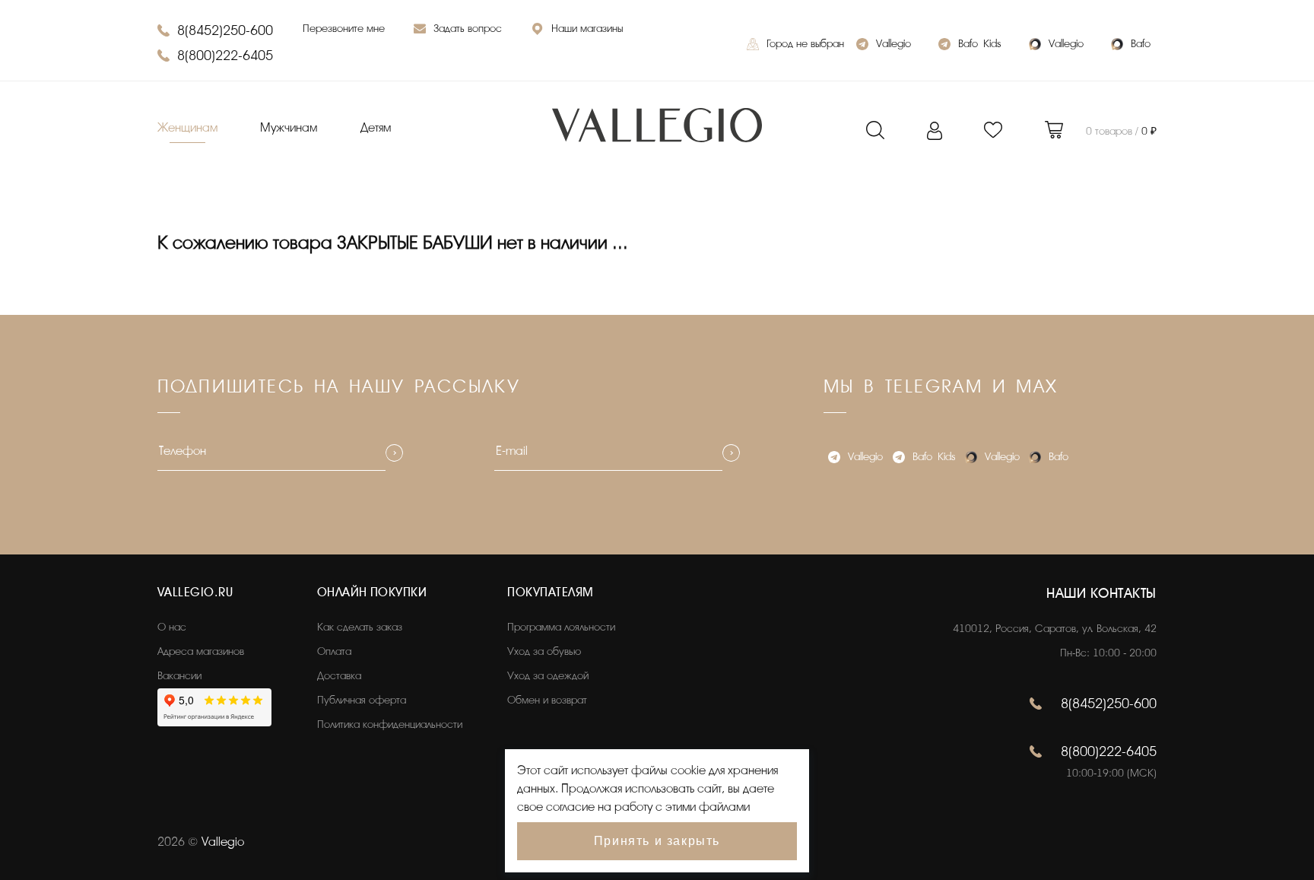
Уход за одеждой (548, 675)
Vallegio (893, 43)
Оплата (334, 651)
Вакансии (179, 675)
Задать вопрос (467, 28)
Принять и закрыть (657, 840)
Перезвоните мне (344, 28)
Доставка (339, 675)
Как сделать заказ (359, 627)
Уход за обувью (544, 651)
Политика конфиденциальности (389, 724)
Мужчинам (288, 128)
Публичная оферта (361, 700)
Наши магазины (587, 28)
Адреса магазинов (200, 651)
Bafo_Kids (979, 43)
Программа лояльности (561, 627)
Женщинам (187, 128)
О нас (171, 627)
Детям (375, 128)
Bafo (1141, 43)
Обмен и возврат (547, 700)
